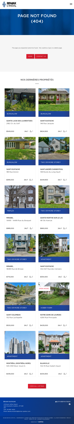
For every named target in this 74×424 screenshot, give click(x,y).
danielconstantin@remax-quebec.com (18, 411)
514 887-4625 (11, 409)
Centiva (40, 421)
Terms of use (32, 419)
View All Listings (37, 386)
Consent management (43, 419)
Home (30, 56)
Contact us (41, 56)
